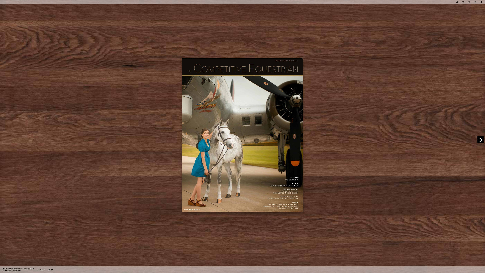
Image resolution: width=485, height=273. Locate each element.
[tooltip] (457, 2)
